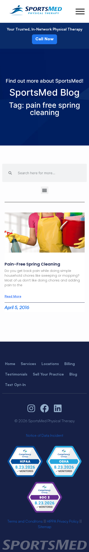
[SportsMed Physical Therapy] (35, 16)
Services (28, 363)
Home (10, 363)
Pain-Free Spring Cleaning (32, 264)
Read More (13, 296)
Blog (73, 374)
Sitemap (44, 526)
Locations (50, 363)
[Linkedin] (57, 408)
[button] (44, 190)
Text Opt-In (15, 384)
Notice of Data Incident (44, 435)
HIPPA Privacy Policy (63, 521)
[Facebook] (44, 408)
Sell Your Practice (48, 374)
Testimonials (16, 374)
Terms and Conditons (25, 521)
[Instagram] (31, 408)
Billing (69, 363)
